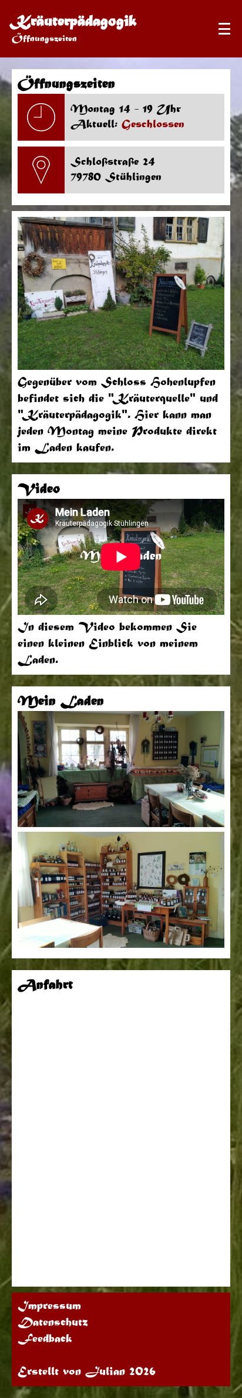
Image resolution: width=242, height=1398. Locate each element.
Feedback (45, 1339)
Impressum (49, 1306)
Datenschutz (53, 1323)
